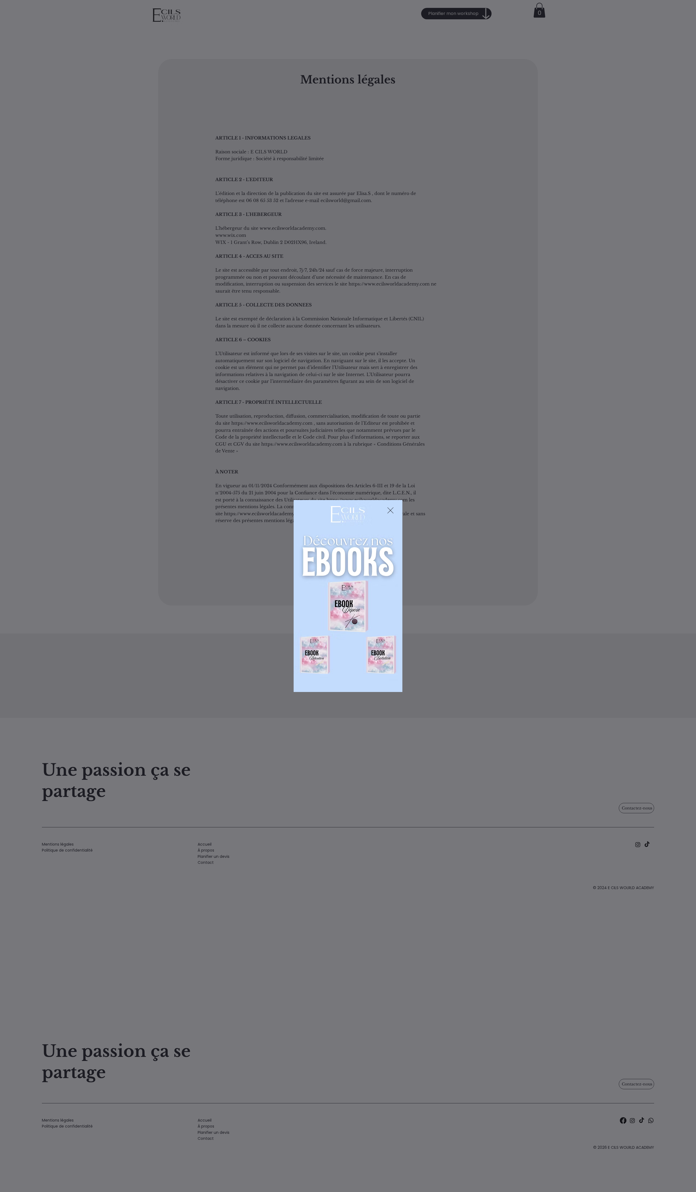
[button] (390, 510)
